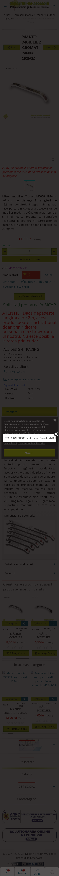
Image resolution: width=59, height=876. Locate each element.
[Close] (56, 434)
